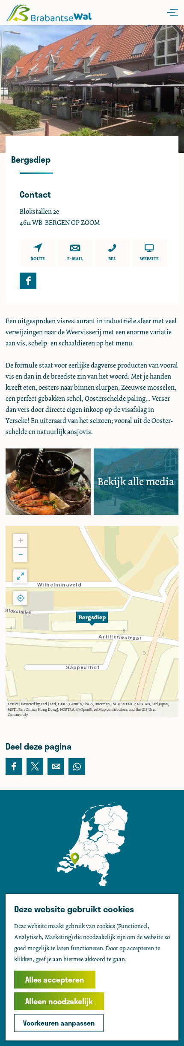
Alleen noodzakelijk (59, 1001)
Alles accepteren (54, 980)
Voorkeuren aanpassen (59, 1022)
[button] (92, 622)
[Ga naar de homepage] (49, 12)
